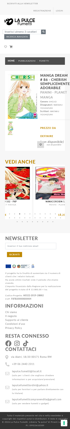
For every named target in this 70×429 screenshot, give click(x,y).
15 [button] (25, 218)
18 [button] (40, 218)
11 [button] (60, 214)
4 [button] (25, 214)
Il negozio (11, 316)
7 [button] (40, 214)
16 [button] (30, 218)
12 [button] (9, 218)
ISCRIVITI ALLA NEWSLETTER (22, 4)
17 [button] (35, 218)
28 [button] (42, 221)
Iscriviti (14, 255)
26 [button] (32, 221)
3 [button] (19, 214)
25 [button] (27, 221)
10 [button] (55, 214)
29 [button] (47, 221)
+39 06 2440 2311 (23, 364)
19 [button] (45, 218)
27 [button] (37, 221)
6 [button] (35, 214)
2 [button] (14, 214)
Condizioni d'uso (15, 324)
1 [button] (9, 214)
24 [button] (22, 221)
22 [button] (60, 218)
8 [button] (45, 214)
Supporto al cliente (16, 320)
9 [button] (50, 214)
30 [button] (53, 221)
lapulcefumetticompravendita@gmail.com (37, 399)
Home (11, 61)
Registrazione (42, 11)
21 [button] (55, 218)
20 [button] (50, 218)
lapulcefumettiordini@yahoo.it (30, 385)
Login (59, 11)
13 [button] (14, 218)
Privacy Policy (13, 328)
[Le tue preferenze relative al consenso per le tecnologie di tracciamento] (64, 423)
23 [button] (17, 221)
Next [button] (67, 192)
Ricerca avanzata (17, 37)
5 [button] (30, 214)
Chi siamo (11, 312)
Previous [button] (2, 192)
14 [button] (19, 218)
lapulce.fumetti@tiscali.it (27, 371)
